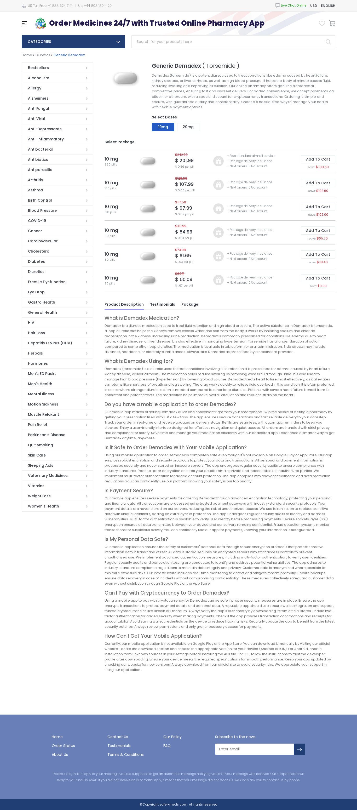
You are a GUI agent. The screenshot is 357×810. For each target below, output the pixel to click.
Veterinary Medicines (48, 475)
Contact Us (117, 736)
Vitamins (36, 485)
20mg (188, 126)
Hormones (38, 363)
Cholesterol (39, 251)
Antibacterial (40, 149)
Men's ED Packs (42, 373)
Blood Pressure (42, 210)
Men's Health (40, 383)
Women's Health (43, 506)
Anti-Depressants (45, 129)
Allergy (34, 88)
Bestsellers (38, 67)
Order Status (63, 745)
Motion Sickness (43, 404)
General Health (42, 312)
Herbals (35, 353)
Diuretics (43, 55)
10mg (163, 126)
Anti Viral (36, 118)
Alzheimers (38, 98)
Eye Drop (36, 292)
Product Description (124, 304)
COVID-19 (37, 220)
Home (27, 55)
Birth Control (40, 200)
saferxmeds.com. (173, 804)
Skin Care (37, 455)
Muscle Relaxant (43, 414)
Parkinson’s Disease (46, 434)
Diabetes (36, 261)
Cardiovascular (43, 241)
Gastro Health (41, 302)
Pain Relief (37, 424)
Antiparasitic (40, 169)
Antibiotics (38, 159)
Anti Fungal (38, 108)
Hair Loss (36, 332)
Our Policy (172, 736)
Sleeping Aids (40, 465)
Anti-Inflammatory (46, 139)
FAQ (167, 745)
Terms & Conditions (125, 754)
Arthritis (35, 179)
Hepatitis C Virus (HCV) (50, 343)
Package (189, 304)
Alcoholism (38, 78)
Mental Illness (41, 394)
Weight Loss (39, 496)
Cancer (35, 230)
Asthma (35, 190)
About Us (60, 754)
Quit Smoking (40, 445)
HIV (31, 322)
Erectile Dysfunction (47, 281)
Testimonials (162, 304)
